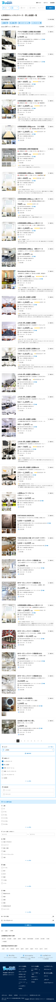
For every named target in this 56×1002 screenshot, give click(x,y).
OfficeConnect (47, 969)
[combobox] (27, 750)
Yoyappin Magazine (48, 982)
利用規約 (20, 988)
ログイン (46, 2)
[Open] (9, 8)
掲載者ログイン (34, 976)
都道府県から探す (22, 976)
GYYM (45, 976)
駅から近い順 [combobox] (49, 26)
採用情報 (16, 995)
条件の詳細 (52, 19)
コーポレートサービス (22, 982)
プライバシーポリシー (23, 995)
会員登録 (52, 2)
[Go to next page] (41, 740)
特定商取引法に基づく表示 (35, 995)
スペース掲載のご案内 (34, 969)
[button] (27, 761)
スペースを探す (22, 969)
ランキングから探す (23, 979)
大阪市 (6, 930)
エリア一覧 (50, 746)
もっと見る (29, 781)
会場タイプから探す (23, 971)
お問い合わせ (4, 995)
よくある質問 (21, 986)
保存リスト (38, 2)
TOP (2, 930)
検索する (51, 8)
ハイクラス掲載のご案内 (34, 973)
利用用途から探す (22, 974)
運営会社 (10, 995)
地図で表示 (29, 753)
